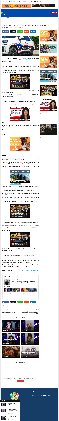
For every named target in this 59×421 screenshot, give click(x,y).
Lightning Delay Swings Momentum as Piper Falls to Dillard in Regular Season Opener (29, 353)
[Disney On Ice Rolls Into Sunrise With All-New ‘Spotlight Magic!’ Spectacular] (11, 326)
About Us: (5, 1)
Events (25, 11)
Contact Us (18, 1)
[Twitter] (31, 1)
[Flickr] (35, 1)
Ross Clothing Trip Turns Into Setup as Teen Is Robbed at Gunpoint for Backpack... (10, 340)
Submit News (12, 1)
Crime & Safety (33, 11)
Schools (44, 11)
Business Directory (18, 11)
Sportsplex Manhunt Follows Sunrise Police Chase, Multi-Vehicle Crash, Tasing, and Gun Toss (29, 328)
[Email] (37, 1)
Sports (5, 14)
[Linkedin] (34, 1)
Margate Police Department (28, 59)
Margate (13, 20)
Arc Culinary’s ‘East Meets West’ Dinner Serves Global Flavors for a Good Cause (15, 295)
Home (5, 11)
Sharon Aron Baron (8, 27)
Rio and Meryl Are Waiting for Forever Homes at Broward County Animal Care (24, 295)
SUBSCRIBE (55, 12)
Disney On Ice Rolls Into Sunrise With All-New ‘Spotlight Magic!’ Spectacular (8, 295)
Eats (39, 11)
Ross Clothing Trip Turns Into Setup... (12, 417)
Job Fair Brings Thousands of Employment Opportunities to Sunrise (33, 295)
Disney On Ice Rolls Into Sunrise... (12, 404)
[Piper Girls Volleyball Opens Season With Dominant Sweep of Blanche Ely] (11, 352)
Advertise (25, 1)
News (10, 11)
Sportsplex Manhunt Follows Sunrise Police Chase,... (12, 410)
